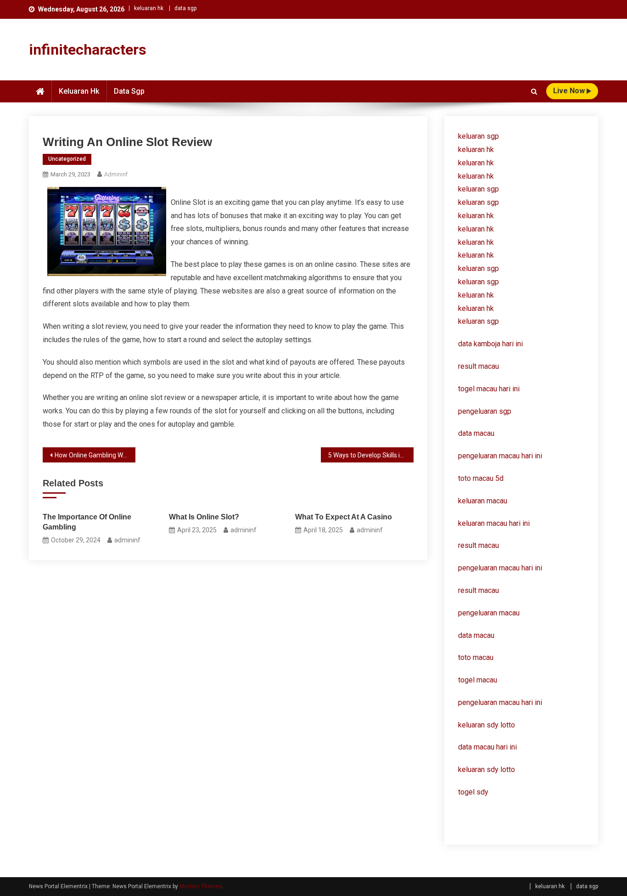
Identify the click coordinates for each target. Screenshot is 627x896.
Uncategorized (67, 159)
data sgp (185, 8)
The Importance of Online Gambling (87, 522)
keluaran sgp (478, 136)
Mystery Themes (200, 886)
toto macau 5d (481, 478)
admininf (116, 174)
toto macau (475, 657)
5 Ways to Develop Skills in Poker (371, 455)
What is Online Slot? (204, 517)
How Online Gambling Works (95, 455)
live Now (570, 90)
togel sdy (473, 792)
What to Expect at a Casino (343, 517)
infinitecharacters (87, 49)
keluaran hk (148, 8)
